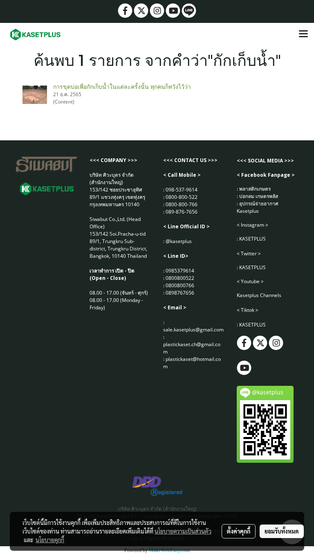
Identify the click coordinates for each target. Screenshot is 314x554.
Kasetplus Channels (259, 295)
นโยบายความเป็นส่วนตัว (183, 531)
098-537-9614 (181, 189)
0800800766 (180, 285)
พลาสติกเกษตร (255, 188)
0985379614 (180, 270)
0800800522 (180, 278)
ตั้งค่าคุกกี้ (238, 531)
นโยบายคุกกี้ (50, 539)
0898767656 (180, 292)
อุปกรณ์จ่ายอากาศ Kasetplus (257, 207)
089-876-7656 (181, 211)
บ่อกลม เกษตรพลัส (258, 196)
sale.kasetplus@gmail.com (193, 329)
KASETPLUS (252, 238)
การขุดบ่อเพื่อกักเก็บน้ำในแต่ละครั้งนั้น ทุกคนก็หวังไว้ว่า (122, 86)
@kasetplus (179, 241)
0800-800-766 (181, 204)
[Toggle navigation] (303, 34)
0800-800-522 (181, 197)
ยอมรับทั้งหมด (282, 531)
